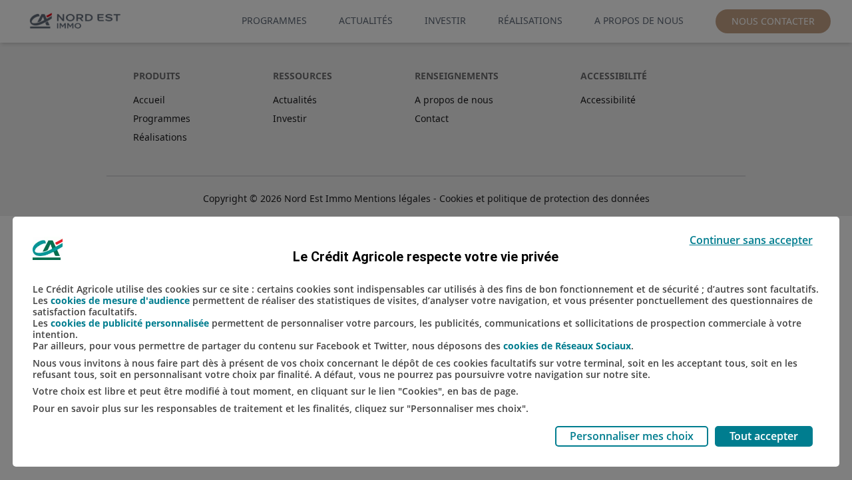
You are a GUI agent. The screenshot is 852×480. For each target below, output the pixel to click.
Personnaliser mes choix (632, 436)
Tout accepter (764, 436)
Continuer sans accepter (751, 240)
